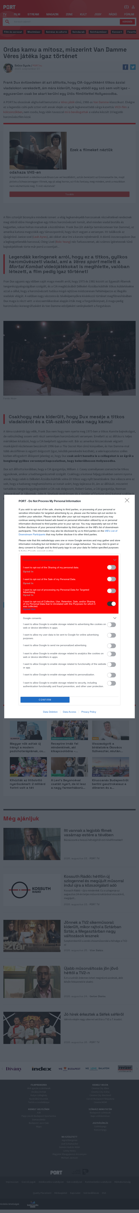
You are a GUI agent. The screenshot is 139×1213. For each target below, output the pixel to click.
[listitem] (69, 560)
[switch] (111, 567)
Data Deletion (50, 711)
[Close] (128, 501)
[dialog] (69, 606)
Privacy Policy (88, 711)
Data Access (69, 711)
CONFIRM (45, 700)
